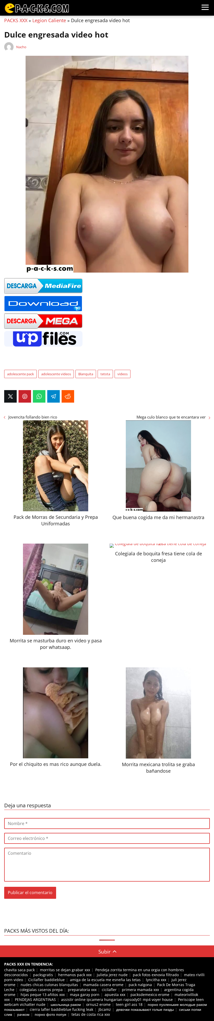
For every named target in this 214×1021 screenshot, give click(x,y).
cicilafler (109, 989)
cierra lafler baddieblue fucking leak (61, 1009)
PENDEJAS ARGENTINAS (35, 999)
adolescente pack (20, 374)
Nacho (21, 47)
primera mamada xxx (140, 989)
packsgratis (43, 974)
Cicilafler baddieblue (46, 979)
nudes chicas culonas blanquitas (49, 984)
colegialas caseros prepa (41, 989)
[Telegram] (53, 396)
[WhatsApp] (39, 396)
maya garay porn (84, 994)
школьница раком (66, 1004)
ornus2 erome (98, 1004)
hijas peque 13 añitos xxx (43, 994)
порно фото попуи (50, 1014)
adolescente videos (56, 374)
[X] (10, 396)
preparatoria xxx (82, 989)
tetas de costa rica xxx (91, 1014)
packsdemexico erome (149, 994)
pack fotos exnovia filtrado (156, 974)
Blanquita (85, 374)
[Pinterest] (25, 396)
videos (122, 374)
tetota (105, 374)
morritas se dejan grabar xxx (65, 969)
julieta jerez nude (112, 974)
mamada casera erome (103, 984)
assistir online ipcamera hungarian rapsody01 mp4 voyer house (117, 999)
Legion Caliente (49, 20)
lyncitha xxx (156, 979)
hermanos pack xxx (75, 974)
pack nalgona (140, 984)
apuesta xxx (115, 994)
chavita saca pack (19, 969)
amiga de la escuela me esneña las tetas (105, 979)
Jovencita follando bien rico (32, 417)
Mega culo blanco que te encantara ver (171, 417)
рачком (23, 1014)
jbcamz (104, 1009)
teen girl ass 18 (129, 1004)
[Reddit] (68, 396)
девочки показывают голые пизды (145, 1009)
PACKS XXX (15, 20)
